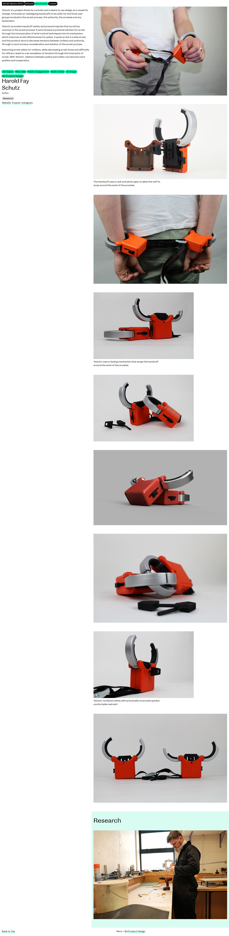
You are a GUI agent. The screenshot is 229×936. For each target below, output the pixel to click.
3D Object (7, 72)
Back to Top (8, 931)
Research (8, 98)
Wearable (20, 72)
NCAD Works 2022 (13, 4)
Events (53, 4)
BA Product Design (12, 76)
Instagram (27, 103)
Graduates (41, 4)
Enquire (16, 103)
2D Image (71, 72)
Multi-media (57, 72)
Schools (29, 4)
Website (6, 103)
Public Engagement (38, 72)
